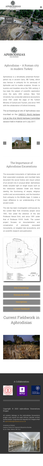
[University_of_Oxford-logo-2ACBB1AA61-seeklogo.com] (35, 386)
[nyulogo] (22, 386)
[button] (4, 143)
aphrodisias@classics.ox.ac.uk (15, 421)
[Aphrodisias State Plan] (21, 238)
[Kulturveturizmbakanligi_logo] (8, 386)
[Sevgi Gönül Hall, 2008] (24, 433)
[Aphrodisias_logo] (13, 1)
